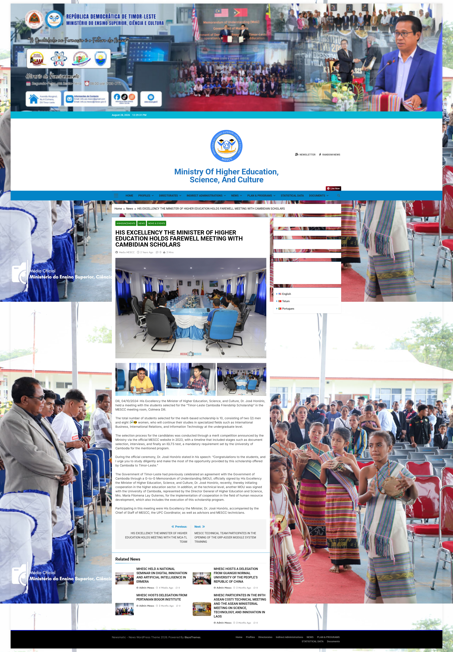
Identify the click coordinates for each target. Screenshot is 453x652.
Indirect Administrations (204, 195)
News (142, 223)
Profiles (144, 195)
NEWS (235, 195)
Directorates (168, 195)
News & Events (156, 223)
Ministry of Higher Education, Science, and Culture (226, 175)
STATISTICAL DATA (292, 195)
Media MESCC (127, 252)
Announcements (126, 223)
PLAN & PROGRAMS (259, 195)
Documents (317, 195)
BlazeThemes (192, 637)
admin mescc (146, 587)
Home (129, 195)
